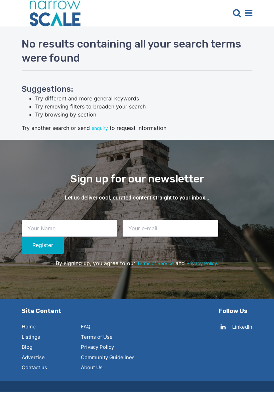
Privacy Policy (201, 263)
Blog (27, 347)
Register (42, 245)
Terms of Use (97, 337)
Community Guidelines (108, 357)
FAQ (85, 326)
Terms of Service (155, 263)
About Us (92, 367)
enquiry (100, 128)
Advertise (33, 357)
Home (29, 326)
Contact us (34, 367)
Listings (31, 337)
